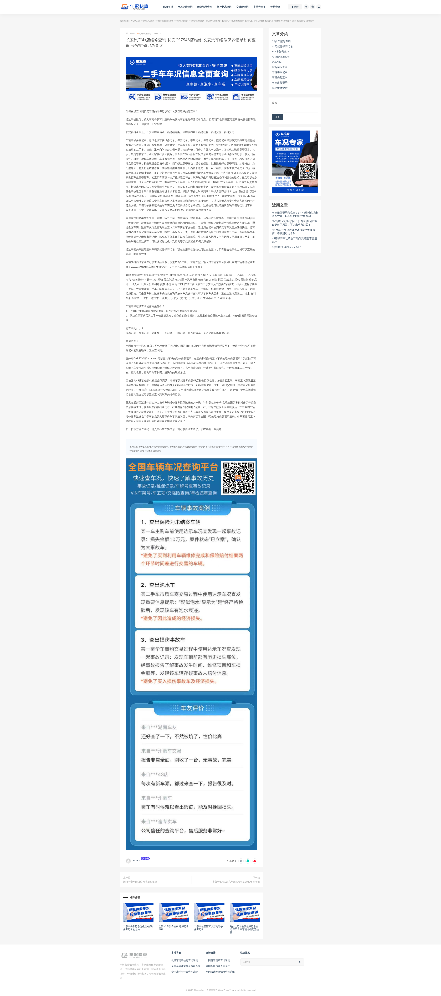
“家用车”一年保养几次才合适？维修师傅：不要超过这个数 (293, 232)
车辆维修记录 (280, 88)
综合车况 (168, 7)
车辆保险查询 (280, 77)
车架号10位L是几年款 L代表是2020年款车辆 (236, 882)
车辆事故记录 (280, 72)
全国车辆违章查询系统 (218, 966)
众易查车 (211, 990)
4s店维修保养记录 (282, 46)
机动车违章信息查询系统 (184, 960)
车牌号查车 (259, 7)
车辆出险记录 (280, 82)
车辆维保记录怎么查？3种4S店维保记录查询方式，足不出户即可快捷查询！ (295, 214)
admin (136, 860)
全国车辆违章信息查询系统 (185, 966)
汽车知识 (277, 62)
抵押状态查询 (224, 7)
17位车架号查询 (281, 41)
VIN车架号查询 (280, 51)
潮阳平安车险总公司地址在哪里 (140, 882)
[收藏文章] (241, 861)
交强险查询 (242, 7)
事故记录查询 (185, 7)
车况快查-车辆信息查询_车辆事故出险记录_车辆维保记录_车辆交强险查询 (167, 21)
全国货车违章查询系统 (218, 960)
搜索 (274, 103)
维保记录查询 (204, 7)
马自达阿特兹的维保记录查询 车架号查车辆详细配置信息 (244, 929)
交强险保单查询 (281, 57)
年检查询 (275, 7)
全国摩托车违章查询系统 (184, 972)
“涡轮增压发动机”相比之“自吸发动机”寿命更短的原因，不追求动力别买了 (294, 223)
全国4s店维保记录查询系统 (220, 972)
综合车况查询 (213, 21)
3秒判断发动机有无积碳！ (287, 247)
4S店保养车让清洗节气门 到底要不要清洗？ (294, 240)
